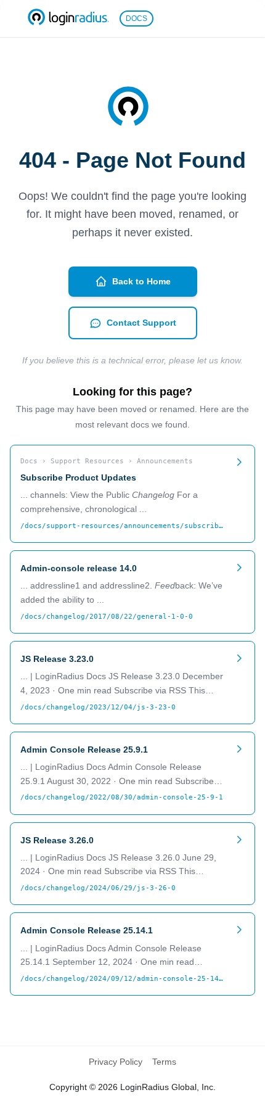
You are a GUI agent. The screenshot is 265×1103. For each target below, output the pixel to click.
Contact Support (141, 323)
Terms (164, 1062)
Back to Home (141, 281)
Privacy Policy (115, 1062)
